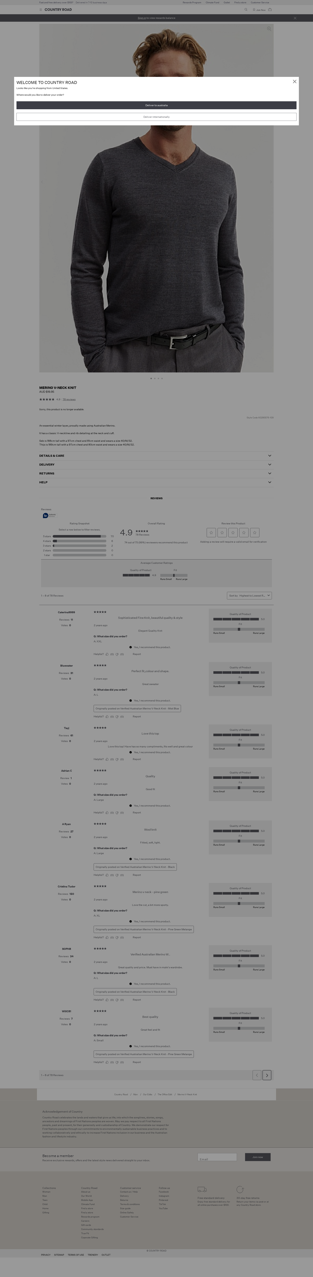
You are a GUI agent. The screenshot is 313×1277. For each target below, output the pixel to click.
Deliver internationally (156, 116)
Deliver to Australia (156, 105)
